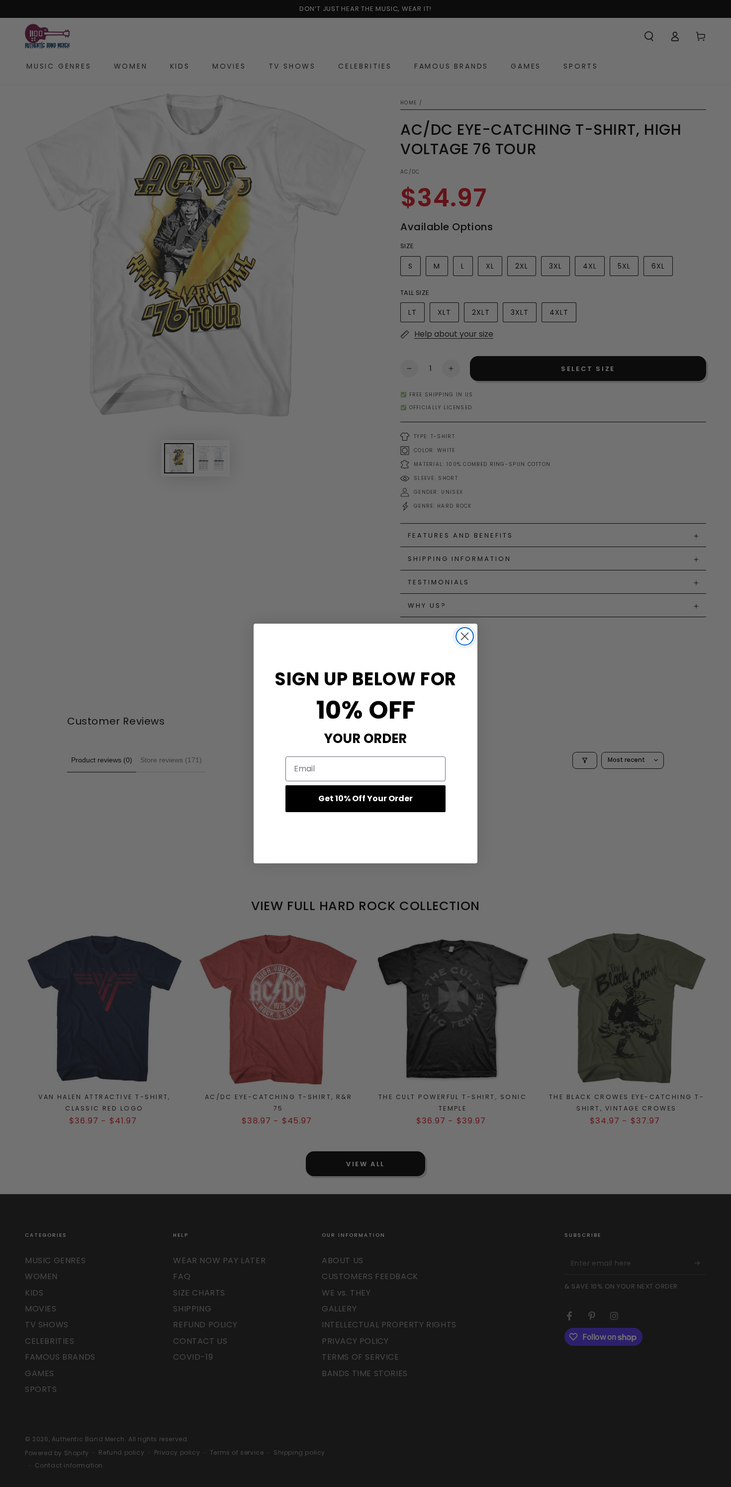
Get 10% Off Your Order (365, 798)
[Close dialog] (464, 636)
